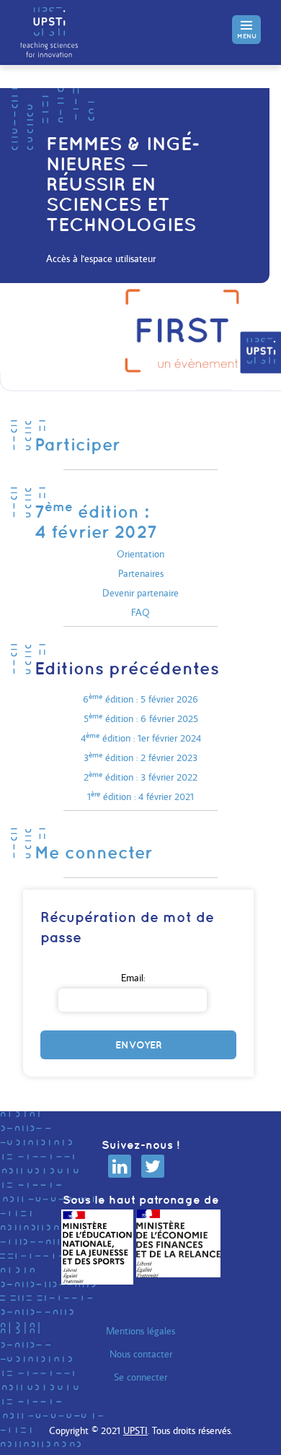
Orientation (140, 553)
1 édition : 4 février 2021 (140, 796)
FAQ (140, 612)
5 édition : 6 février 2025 (141, 718)
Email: (133, 977)
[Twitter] (152, 1166)
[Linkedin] (119, 1166)
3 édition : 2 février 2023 (140, 757)
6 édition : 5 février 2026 (140, 698)
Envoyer (138, 1045)
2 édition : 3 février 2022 (140, 776)
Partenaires (141, 573)
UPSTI (135, 1430)
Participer (77, 444)
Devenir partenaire (140, 592)
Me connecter (94, 852)
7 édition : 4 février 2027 (96, 521)
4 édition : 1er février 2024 (141, 737)
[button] (246, 29)
